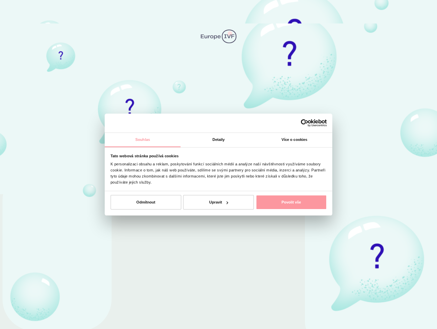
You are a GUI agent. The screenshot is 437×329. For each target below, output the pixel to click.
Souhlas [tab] (142, 139)
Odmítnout (145, 202)
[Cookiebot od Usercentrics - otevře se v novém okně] (304, 123)
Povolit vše (291, 202)
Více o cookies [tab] (294, 139)
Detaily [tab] (218, 139)
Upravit (215, 202)
